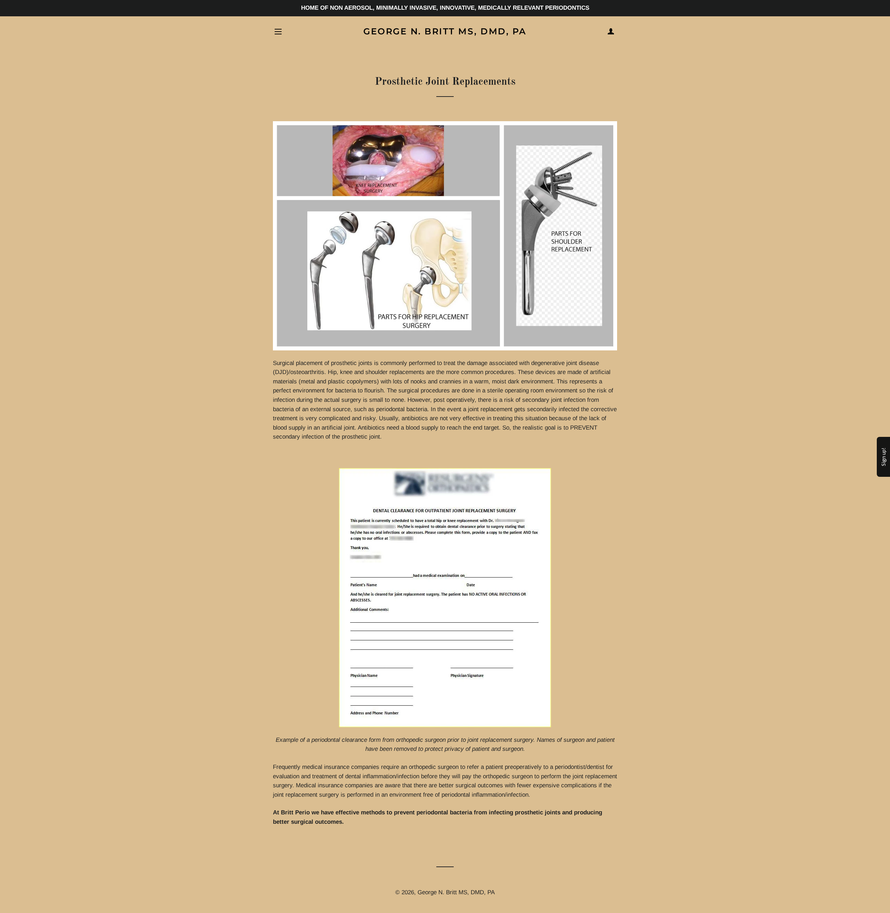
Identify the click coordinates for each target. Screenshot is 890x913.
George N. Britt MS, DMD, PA (445, 31)
